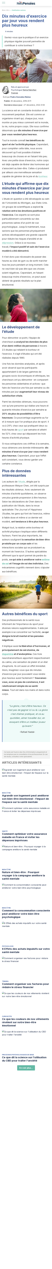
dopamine (7, 654)
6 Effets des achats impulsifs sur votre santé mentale (26, 950)
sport (20, 429)
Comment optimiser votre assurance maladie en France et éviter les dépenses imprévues (24, 837)
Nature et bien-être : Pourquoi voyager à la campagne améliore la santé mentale (23, 875)
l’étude (21, 481)
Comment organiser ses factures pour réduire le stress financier (25, 985)
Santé (5, 831)
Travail (5, 981)
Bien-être (6, 10)
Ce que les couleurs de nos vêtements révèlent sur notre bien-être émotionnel (25, 1022)
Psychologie (8, 946)
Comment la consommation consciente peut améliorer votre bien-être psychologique (26, 914)
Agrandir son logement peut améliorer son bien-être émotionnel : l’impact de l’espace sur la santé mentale (25, 799)
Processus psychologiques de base (18, 1055)
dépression (8, 242)
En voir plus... (26, 1068)
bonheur (43, 176)
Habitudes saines (19, 10)
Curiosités (7, 1016)
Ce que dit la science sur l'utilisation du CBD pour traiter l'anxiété (24, 1059)
